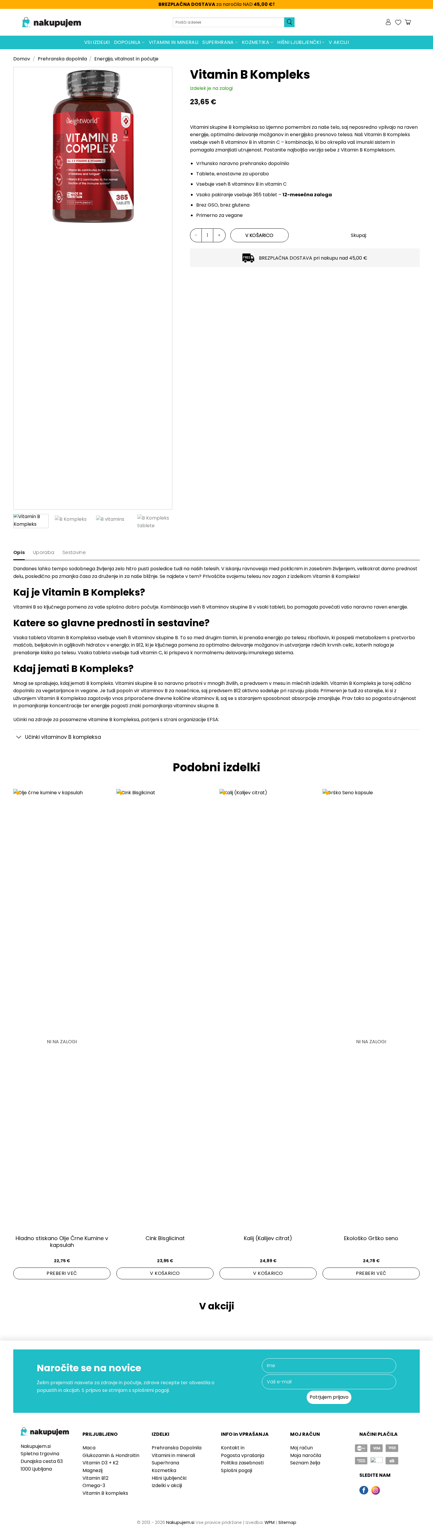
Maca (88, 1447)
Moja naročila (305, 1455)
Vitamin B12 (95, 1478)
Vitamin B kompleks (105, 1493)
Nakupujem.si (180, 1522)
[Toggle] (19, 737)
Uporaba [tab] (43, 552)
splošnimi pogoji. (151, 1390)
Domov (21, 58)
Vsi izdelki (97, 42)
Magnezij (92, 1470)
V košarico (259, 235)
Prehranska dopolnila (62, 58)
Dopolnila (127, 42)
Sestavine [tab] (74, 552)
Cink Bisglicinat (165, 1238)
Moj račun (301, 1447)
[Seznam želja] (398, 22)
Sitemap (287, 1522)
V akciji (339, 42)
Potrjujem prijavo (329, 1397)
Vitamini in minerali (173, 42)
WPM (270, 1522)
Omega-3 (93, 1485)
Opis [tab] (19, 552)
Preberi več (62, 1273)
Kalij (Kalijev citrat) (268, 1238)
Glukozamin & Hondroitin (110, 1455)
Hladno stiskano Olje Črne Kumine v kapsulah (62, 1242)
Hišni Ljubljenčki (298, 42)
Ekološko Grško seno (371, 1238)
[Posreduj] (289, 22)
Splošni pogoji (236, 1470)
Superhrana (218, 42)
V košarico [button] (165, 1273)
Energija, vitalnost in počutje (126, 58)
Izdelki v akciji (167, 1485)
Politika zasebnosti (242, 1462)
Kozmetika (255, 42)
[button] (389, 22)
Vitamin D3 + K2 (100, 1462)
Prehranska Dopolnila (176, 1447)
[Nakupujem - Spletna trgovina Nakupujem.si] (51, 22)
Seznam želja (305, 1462)
